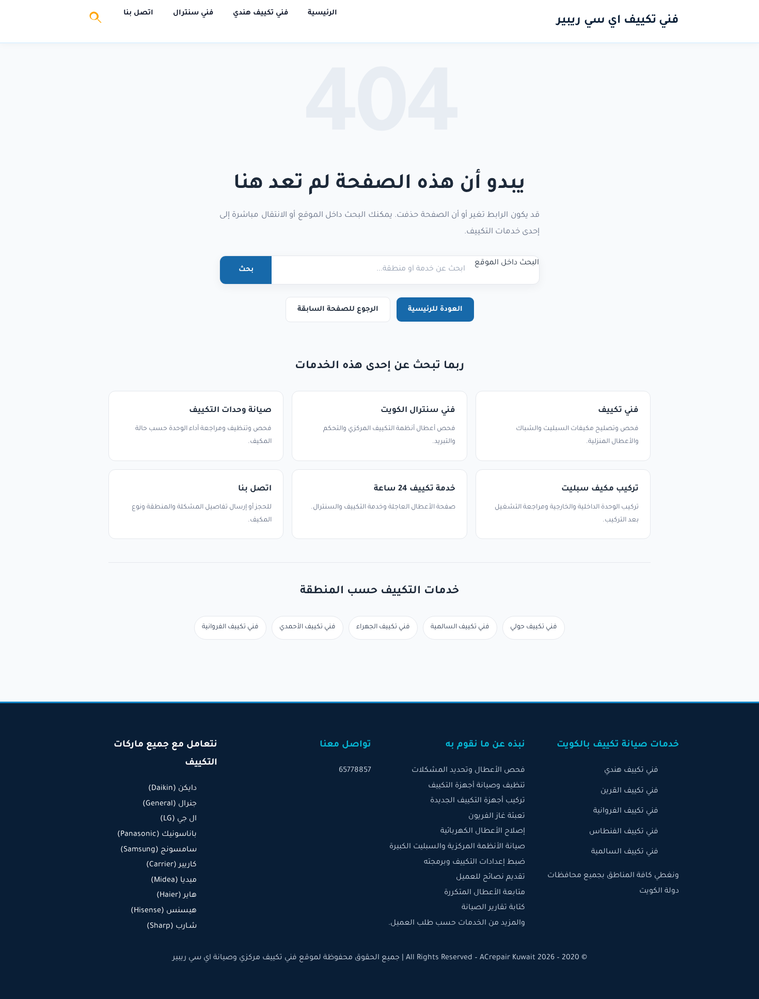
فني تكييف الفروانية (230, 627)
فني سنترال (193, 13)
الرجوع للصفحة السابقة (337, 309)
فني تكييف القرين (629, 791)
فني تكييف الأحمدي (307, 627)
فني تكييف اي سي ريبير (618, 21)
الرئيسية (322, 13)
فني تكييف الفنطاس (623, 832)
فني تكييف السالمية (460, 627)
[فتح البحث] (96, 21)
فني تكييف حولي (533, 627)
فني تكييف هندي (260, 13)
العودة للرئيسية (435, 309)
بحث (246, 270)
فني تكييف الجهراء (383, 627)
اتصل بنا (138, 13)
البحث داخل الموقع (507, 263)
